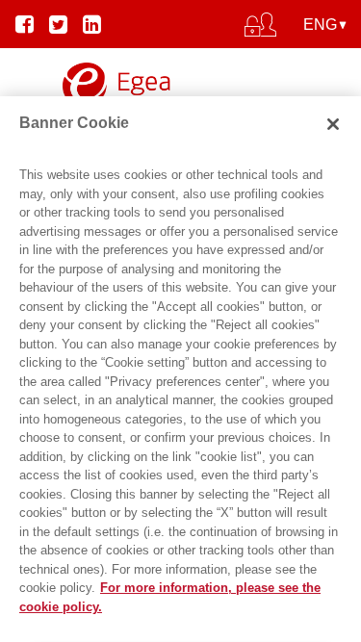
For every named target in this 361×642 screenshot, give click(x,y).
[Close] (333, 124)
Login (180, 79)
